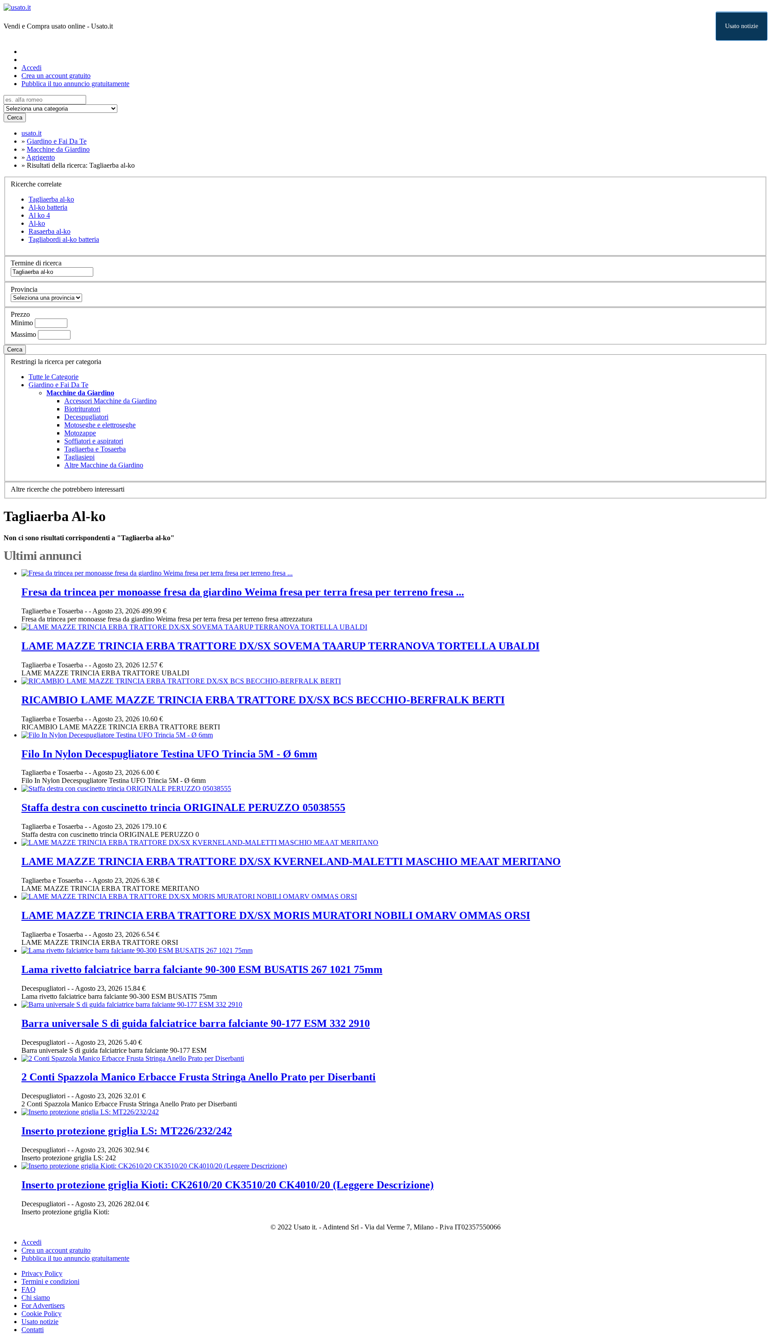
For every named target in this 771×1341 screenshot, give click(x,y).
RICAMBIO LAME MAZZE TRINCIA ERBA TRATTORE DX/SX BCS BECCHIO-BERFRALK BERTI (263, 700)
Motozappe (80, 433)
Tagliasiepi (79, 457)
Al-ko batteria (48, 207)
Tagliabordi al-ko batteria (64, 239)
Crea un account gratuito (56, 75)
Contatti (32, 1329)
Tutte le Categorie (54, 377)
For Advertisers (43, 1305)
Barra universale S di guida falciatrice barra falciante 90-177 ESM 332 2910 (195, 1023)
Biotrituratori (82, 409)
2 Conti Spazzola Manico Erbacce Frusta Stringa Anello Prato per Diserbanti (198, 1077)
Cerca (14, 117)
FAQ (28, 1289)
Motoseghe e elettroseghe (100, 425)
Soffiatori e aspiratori (93, 441)
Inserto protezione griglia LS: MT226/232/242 (126, 1131)
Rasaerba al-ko (49, 231)
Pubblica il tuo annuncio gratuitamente (75, 83)
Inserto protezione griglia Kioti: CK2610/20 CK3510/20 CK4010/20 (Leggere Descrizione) (227, 1185)
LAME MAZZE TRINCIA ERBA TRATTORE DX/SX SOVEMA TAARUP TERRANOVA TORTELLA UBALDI (280, 646)
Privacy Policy (41, 1273)
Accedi (31, 67)
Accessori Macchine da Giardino (110, 401)
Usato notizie (741, 26)
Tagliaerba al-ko (51, 199)
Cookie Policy (41, 1313)
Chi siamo (35, 1297)
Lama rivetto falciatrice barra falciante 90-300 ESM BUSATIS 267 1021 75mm (201, 969)
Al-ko (37, 223)
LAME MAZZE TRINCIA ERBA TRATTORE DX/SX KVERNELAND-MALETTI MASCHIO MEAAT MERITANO (291, 861)
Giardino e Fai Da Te (58, 385)
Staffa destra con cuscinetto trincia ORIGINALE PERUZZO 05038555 (183, 807)
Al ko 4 (39, 215)
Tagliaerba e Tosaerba (95, 449)
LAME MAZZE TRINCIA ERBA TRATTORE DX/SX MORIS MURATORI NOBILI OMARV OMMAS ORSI (275, 915)
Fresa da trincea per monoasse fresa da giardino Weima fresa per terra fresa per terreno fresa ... (242, 592)
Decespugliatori (86, 417)
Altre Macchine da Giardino (103, 465)
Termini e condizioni (50, 1281)
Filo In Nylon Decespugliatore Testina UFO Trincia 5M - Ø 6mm (169, 754)
